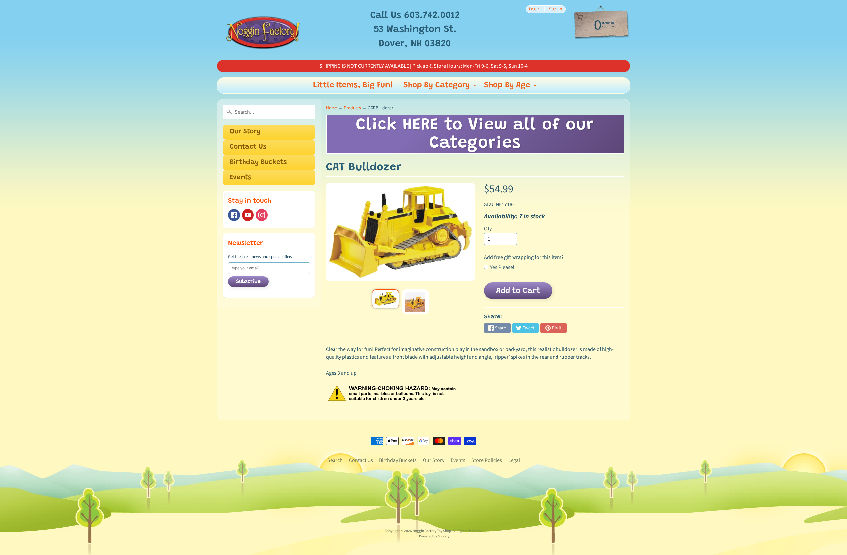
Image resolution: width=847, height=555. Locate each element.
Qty (488, 228)
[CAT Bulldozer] (385, 298)
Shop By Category (440, 87)
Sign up (555, 9)
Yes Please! (502, 267)
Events (240, 177)
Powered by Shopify (434, 536)
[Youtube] (248, 215)
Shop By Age (511, 87)
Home (331, 108)
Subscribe (248, 281)
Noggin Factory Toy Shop (432, 530)
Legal (514, 460)
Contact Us (248, 147)
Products (352, 108)
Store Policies (486, 460)
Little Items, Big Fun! (353, 85)
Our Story (245, 132)
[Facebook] (234, 215)
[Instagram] (262, 215)
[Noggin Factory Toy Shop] (263, 30)
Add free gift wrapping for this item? (524, 257)
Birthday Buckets (258, 162)
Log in (534, 9)
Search (335, 460)
